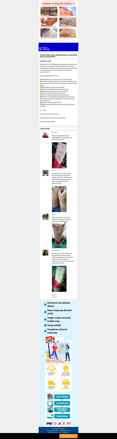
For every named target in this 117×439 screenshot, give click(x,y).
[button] (41, 20)
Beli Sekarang (68, 436)
